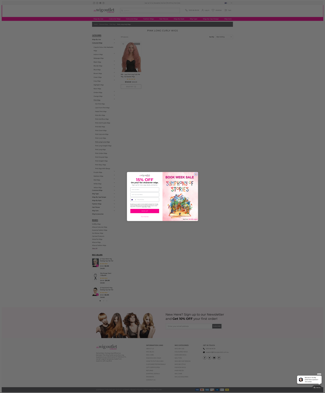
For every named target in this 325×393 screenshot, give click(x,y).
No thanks (144, 216)
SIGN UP (145, 211)
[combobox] (133, 200)
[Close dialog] (195, 174)
